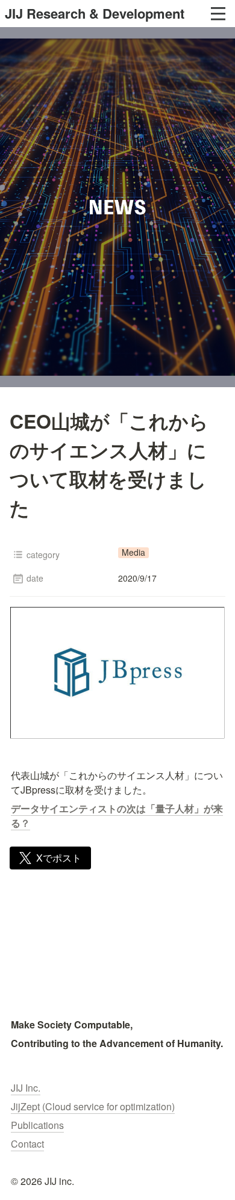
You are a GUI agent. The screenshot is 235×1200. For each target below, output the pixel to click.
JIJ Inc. (25, 1088)
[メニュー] (218, 14)
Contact (27, 1144)
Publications (37, 1125)
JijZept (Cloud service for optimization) (93, 1106)
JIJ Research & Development (94, 13)
